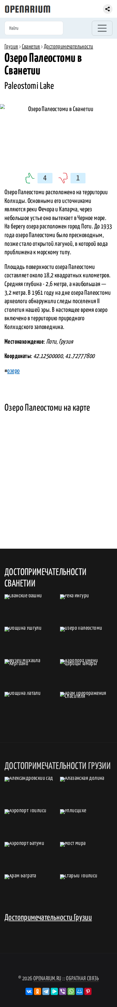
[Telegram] (46, 991)
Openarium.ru (47, 978)
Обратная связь (82, 978)
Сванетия (31, 47)
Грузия (11, 47)
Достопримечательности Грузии (48, 918)
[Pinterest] (88, 991)
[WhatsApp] (71, 991)
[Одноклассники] (37, 991)
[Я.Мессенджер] (54, 991)
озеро (13, 371)
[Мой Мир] (79, 991)
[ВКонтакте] (29, 991)
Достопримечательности (68, 47)
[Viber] (62, 991)
